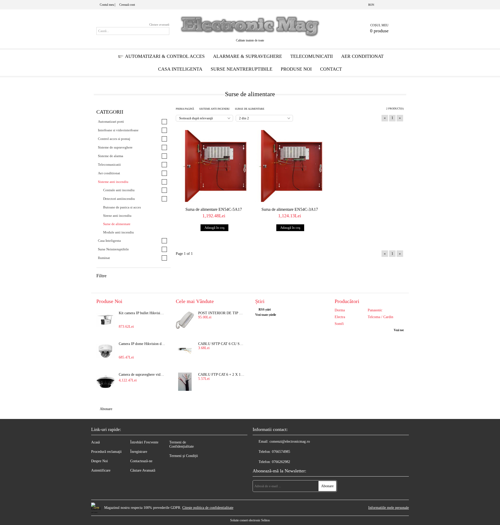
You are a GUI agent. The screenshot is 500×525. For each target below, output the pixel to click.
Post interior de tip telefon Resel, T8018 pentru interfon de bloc (221, 313)
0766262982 (281, 462)
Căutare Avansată (142, 470)
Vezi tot (399, 330)
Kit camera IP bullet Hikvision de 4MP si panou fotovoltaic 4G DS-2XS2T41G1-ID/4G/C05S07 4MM (142, 313)
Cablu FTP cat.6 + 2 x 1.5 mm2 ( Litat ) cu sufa (221, 374)
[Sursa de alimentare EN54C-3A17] (290, 166)
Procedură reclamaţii (106, 452)
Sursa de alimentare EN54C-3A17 (289, 209)
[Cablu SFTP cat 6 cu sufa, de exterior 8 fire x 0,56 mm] (185, 351)
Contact (331, 69)
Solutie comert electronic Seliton (250, 520)
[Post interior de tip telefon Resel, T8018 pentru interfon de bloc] (185, 320)
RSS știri (265, 309)
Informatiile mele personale (388, 508)
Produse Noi (296, 69)
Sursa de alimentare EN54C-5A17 (213, 209)
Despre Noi (99, 461)
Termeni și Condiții (183, 456)
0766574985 (281, 452)
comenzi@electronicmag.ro (290, 441)
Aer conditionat (362, 56)
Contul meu (107, 5)
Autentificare (100, 470)
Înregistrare (138, 452)
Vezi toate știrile (265, 315)
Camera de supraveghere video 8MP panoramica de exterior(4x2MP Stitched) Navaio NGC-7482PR (142, 374)
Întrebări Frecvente (144, 442)
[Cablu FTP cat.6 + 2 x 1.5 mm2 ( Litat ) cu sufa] (185, 382)
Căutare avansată (159, 24)
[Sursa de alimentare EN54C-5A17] (214, 166)
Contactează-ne (141, 461)
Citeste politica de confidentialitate (207, 508)
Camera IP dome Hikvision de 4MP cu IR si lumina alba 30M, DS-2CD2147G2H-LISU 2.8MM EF (142, 344)
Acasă (95, 442)
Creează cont (127, 5)
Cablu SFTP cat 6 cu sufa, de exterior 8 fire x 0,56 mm (221, 344)
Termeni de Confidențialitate (181, 444)
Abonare (106, 409)
